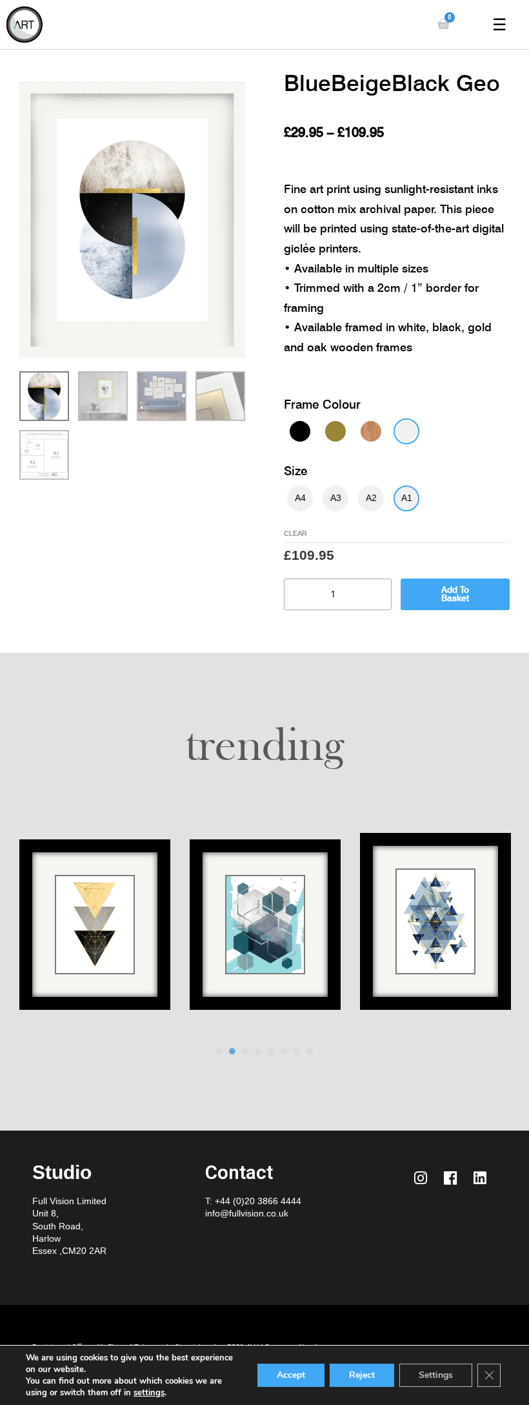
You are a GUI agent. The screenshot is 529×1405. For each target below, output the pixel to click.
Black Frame (300, 431)
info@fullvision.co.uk (246, 1213)
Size (296, 471)
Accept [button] (291, 1375)
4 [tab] (258, 1051)
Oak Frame (371, 431)
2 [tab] (232, 1051)
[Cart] (443, 24)
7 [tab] (296, 1051)
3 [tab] (245, 1051)
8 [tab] (309, 1051)
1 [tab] (219, 1051)
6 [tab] (283, 1051)
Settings (436, 1375)
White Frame (406, 431)
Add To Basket (455, 594)
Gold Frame (335, 431)
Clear (295, 533)
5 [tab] (270, 1051)
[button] (22, 527)
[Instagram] (420, 1178)
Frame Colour (322, 404)
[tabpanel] (95, 933)
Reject (362, 1375)
